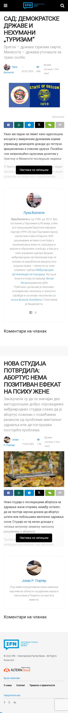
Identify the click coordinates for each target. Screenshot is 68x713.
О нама (8, 685)
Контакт (20, 685)
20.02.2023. (28, 71)
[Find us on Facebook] (4, 702)
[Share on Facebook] (8, 125)
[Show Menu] (5, 5)
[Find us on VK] (14, 702)
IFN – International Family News (28, 656)
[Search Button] (62, 5)
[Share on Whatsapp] (19, 125)
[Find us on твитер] (9, 702)
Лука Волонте (34, 213)
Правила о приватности (42, 685)
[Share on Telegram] (29, 125)
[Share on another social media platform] (60, 125)
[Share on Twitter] (39, 125)
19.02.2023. (28, 444)
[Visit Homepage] (34, 5)
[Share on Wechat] (50, 125)
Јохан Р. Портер (34, 581)
